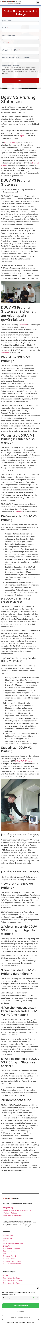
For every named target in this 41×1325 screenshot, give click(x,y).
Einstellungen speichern (20, 1317)
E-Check (6, 1275)
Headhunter (8, 1236)
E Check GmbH (9, 1259)
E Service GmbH (9, 1256)
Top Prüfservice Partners (13, 1280)
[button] (38, 1288)
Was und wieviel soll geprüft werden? (16, 58)
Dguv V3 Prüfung (11, 142)
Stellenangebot (9, 1251)
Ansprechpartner (9, 35)
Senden (20, 81)
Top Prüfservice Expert (12, 1278)
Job (4, 1253)
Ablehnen (20, 1311)
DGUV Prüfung (9, 1238)
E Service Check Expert (12, 1261)
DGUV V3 (6, 1246)
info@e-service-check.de (12, 1215)
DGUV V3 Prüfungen (23, 761)
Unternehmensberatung (13, 1243)
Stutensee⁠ (23, 324)
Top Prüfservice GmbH (12, 1283)
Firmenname (7, 20)
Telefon (5, 43)
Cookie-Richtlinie (12, 1322)
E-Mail (5, 28)
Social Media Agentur (11, 1248)
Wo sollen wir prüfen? (11, 50)
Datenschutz (22, 1322)
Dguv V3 (22, 136)
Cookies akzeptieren (20, 1306)
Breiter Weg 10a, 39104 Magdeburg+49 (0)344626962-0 (17, 1210)
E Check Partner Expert (12, 1264)
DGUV (5, 1241)
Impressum (30, 1322)
